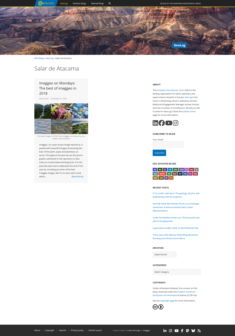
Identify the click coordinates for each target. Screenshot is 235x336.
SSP (155, 177)
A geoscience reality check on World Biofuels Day (176, 228)
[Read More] (77, 176)
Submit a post (95, 330)
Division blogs (79, 3)
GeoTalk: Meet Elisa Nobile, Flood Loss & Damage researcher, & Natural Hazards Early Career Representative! (176, 207)
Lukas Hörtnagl (133, 330)
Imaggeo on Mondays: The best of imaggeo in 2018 (57, 88)
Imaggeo (146, 330)
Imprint (62, 330)
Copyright (49, 330)
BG (160, 169)
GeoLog (64, 3)
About (37, 330)
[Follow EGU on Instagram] (170, 330)
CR (170, 169)
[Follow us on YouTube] (168, 123)
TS (171, 177)
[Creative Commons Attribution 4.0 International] (155, 308)
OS (185, 173)
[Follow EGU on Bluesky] (193, 330)
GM (155, 173)
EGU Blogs (39, 58)
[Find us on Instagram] (175, 123)
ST (166, 177)
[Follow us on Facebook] (162, 123)
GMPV (162, 173)
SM (195, 173)
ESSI (182, 169)
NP (180, 173)
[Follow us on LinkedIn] (155, 123)
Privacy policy (77, 330)
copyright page (167, 300)
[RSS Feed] (199, 330)
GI (197, 169)
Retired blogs (97, 3)
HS (169, 173)
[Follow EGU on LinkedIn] (164, 330)
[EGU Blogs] (46, 5)
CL (165, 169)
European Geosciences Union (187, 3)
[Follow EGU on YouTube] (177, 330)
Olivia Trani (44, 98)
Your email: (158, 139)
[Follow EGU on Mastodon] (187, 330)
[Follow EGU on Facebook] (182, 330)
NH (174, 173)
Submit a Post (189, 111)
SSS (161, 177)
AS (155, 169)
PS (190, 173)
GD (191, 169)
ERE (175, 169)
